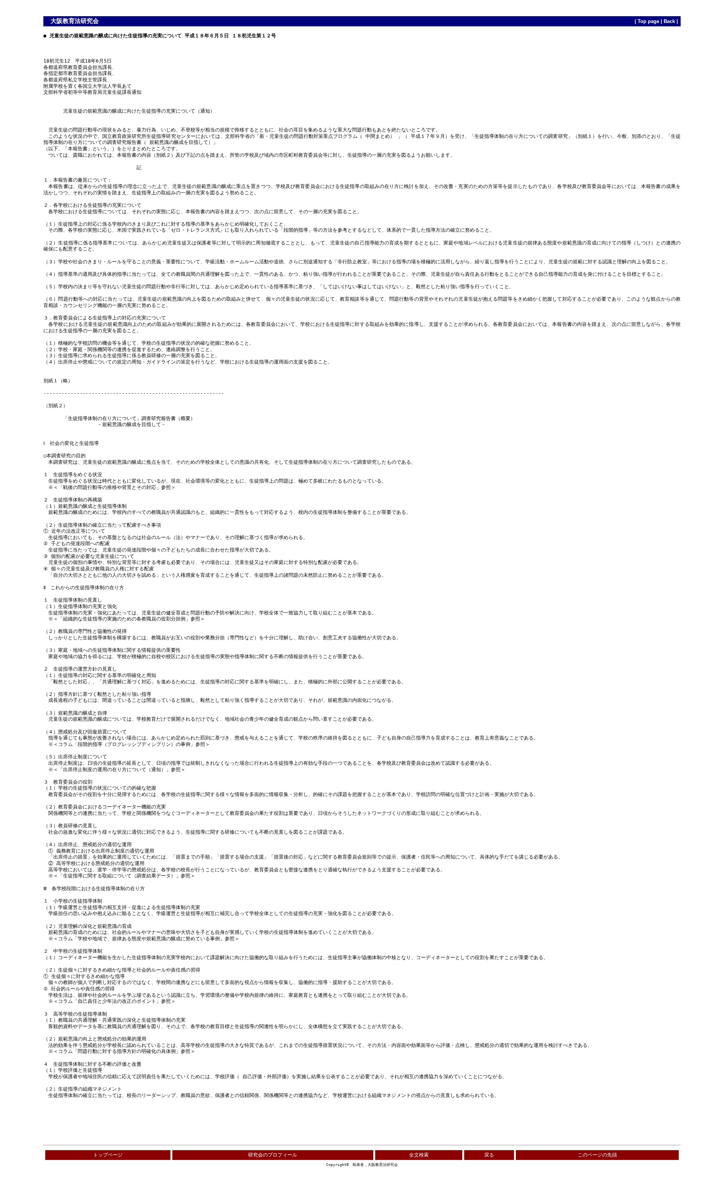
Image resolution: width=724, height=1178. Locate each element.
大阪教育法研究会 (75, 21)
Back (669, 21)
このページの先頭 (597, 1155)
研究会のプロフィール (272, 1155)
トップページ (108, 1155)
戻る (489, 1155)
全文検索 (419, 1155)
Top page (648, 21)
